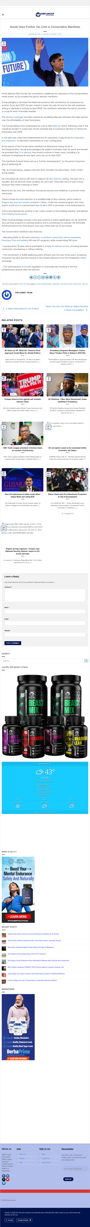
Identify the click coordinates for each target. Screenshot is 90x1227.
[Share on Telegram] (58, 277)
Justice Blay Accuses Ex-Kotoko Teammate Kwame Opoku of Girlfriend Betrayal (36, 974)
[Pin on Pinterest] (47, 277)
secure (18, 205)
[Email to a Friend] (43, 277)
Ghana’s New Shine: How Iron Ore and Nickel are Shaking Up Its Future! (33, 934)
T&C (20, 1162)
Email (6, 619)
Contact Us (45, 1158)
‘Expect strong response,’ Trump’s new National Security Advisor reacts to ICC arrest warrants (22, 551)
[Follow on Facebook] (4, 1176)
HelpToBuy (56, 284)
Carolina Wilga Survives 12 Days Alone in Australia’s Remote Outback (32, 980)
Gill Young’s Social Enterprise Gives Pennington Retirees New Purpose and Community (38, 960)
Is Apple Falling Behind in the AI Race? (22, 308)
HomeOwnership (66, 284)
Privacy (21, 1158)
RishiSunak (77, 284)
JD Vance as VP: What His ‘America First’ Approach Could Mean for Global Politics (22, 351)
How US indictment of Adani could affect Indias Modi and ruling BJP (22, 495)
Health (83, 258)
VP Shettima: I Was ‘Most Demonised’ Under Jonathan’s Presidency (67, 400)
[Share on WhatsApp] (31, 277)
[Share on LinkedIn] (51, 277)
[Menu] (3, 14)
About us (22, 1154)
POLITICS (23, 284)
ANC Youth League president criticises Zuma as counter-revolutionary (22, 449)
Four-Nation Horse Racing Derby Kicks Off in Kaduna (26, 954)
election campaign (14, 117)
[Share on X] (39, 277)
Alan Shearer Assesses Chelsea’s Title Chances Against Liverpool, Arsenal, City (36, 967)
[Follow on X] (4, 1179)
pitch (55, 126)
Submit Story (46, 1162)
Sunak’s (27, 266)
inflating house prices (17, 214)
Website (7, 630)
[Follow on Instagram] (7, 1176)
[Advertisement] (45, 832)
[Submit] (86, 661)
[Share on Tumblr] (55, 277)
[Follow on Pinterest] (7, 1179)
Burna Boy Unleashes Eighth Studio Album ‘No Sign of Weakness (31, 947)
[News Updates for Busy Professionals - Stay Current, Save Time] (45, 14)
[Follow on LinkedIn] (4, 1183)
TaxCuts (85, 284)
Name (6, 607)
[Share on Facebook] (35, 277)
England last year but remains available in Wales (24, 202)
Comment (8, 587)
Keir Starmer (55, 178)
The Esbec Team (55, 34)
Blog (43, 1154)
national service (61, 246)
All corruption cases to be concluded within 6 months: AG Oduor (67, 449)
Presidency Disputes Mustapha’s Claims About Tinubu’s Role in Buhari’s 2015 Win (67, 351)
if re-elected (25, 152)
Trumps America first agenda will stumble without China (22, 400)
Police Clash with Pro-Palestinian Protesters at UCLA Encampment (67, 495)
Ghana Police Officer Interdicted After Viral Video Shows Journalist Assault (34, 940)
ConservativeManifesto (43, 284)
